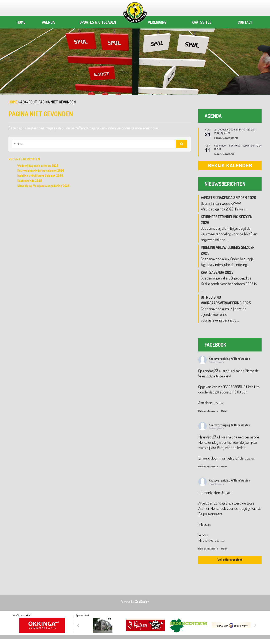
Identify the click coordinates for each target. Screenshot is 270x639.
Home (20, 22)
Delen (224, 410)
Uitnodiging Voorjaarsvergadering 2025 (43, 185)
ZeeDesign (142, 601)
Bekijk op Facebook (208, 410)
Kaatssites (202, 22)
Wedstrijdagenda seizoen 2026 (37, 165)
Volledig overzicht (229, 560)
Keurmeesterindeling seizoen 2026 (40, 170)
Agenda (48, 22)
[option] (135, 58)
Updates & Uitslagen (98, 22)
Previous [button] (78, 625)
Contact (245, 22)
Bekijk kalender (230, 165)
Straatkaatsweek (226, 138)
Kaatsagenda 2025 (29, 180)
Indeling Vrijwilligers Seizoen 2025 (40, 175)
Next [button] (255, 625)
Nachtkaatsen (224, 154)
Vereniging (157, 22)
